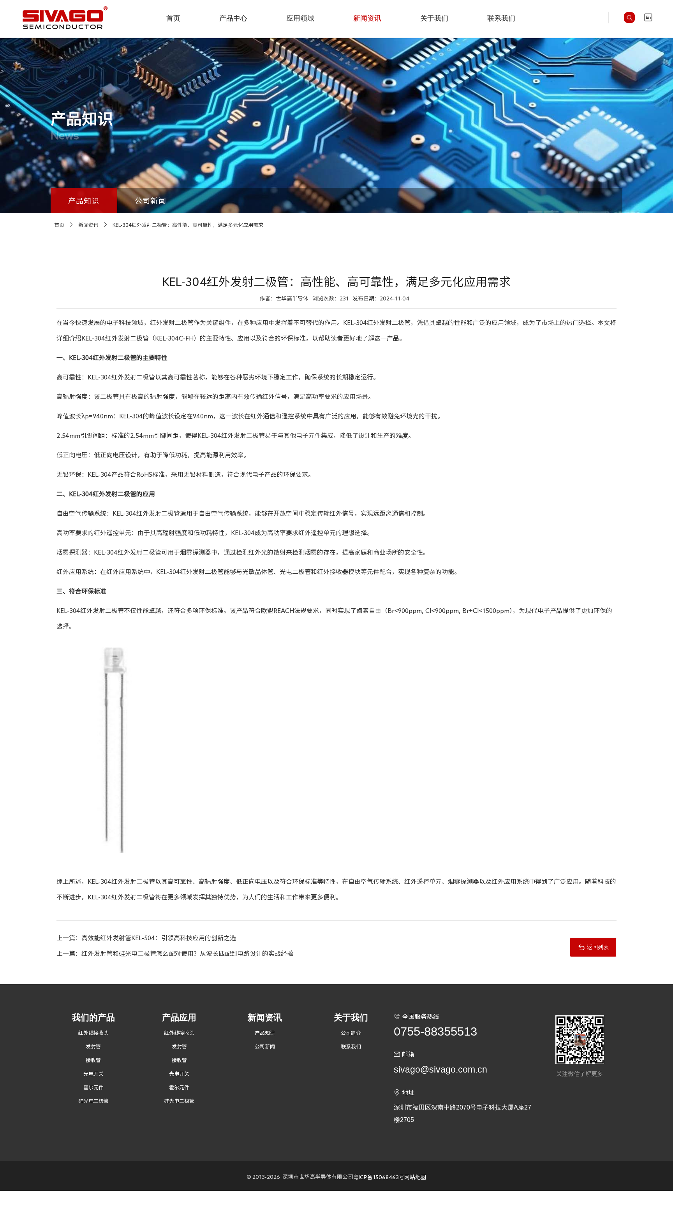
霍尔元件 (93, 1087)
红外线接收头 (93, 1033)
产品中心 (233, 18)
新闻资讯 (367, 18)
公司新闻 (150, 200)
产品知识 (84, 200)
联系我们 (501, 18)
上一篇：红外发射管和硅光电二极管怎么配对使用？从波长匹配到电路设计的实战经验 (174, 953)
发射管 (93, 1046)
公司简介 (351, 1033)
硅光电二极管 (93, 1101)
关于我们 (434, 18)
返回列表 (598, 947)
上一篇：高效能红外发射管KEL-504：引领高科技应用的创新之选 (146, 938)
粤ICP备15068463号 (378, 1177)
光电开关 (93, 1073)
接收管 (93, 1060)
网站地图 (415, 1177)
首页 (173, 18)
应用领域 (300, 18)
